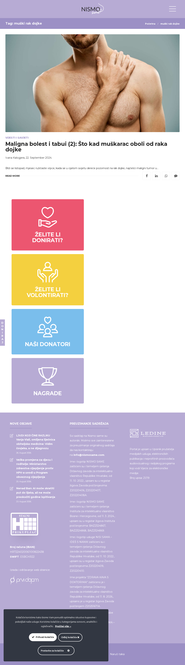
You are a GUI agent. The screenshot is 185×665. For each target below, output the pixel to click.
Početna (150, 23)
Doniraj (2, 332)
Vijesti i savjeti (17, 137)
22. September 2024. (39, 157)
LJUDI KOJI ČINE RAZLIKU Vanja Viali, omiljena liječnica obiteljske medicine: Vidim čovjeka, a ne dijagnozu (35, 442)
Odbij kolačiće (69, 637)
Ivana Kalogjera (15, 157)
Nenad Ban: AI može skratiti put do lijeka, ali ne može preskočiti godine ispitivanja (35, 493)
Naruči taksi (117, 654)
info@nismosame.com (89, 455)
